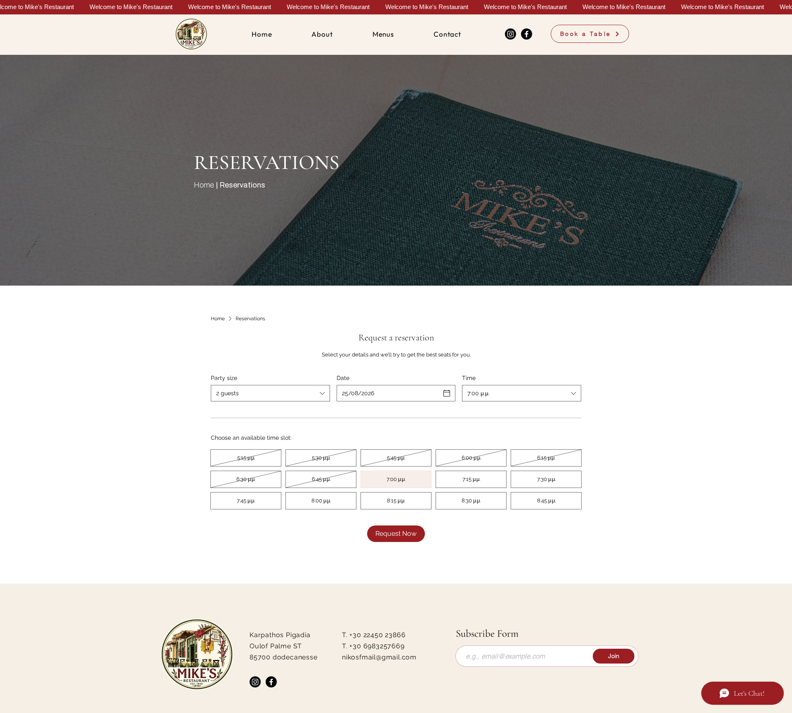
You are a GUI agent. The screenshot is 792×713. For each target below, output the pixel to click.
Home (204, 185)
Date (343, 378)
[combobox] (270, 393)
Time (469, 378)
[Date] (447, 393)
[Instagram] (510, 34)
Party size (224, 378)
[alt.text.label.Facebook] (526, 34)
